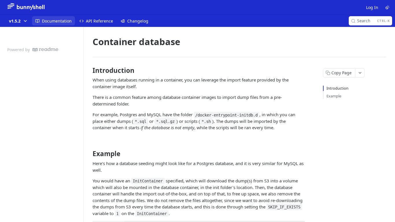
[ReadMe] (45, 49)
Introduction (337, 88)
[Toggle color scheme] (387, 7)
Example (333, 96)
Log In (372, 7)
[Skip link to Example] (88, 153)
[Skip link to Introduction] (88, 70)
